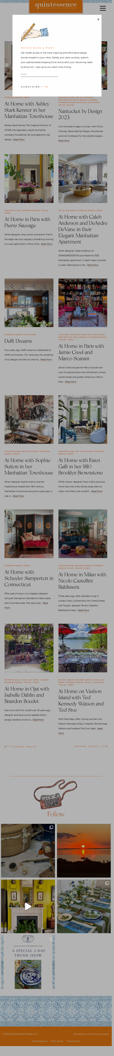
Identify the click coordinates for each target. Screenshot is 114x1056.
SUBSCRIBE (30, 87)
